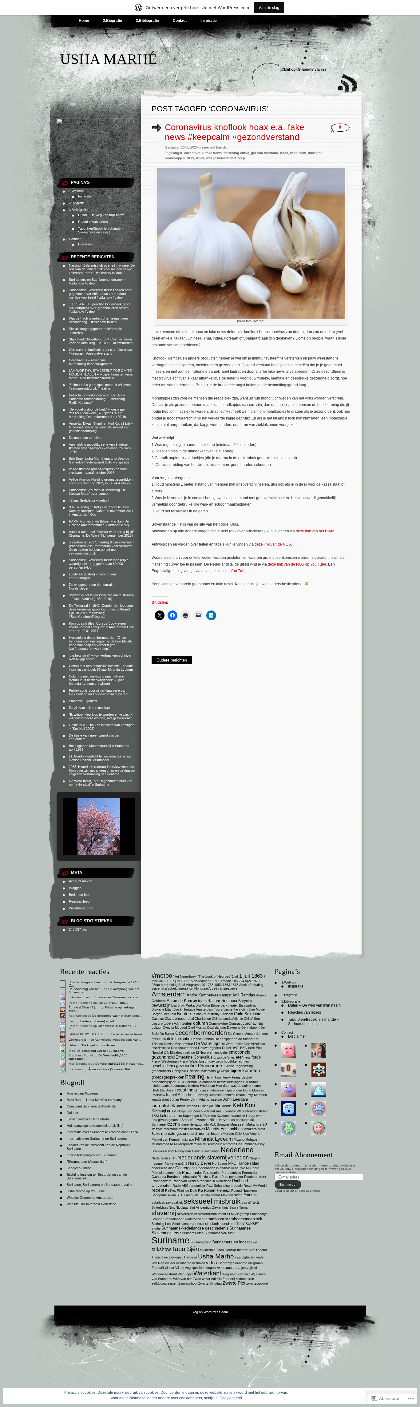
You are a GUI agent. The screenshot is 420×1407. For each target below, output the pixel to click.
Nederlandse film (164, 1158)
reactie (237, 1185)
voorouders (227, 1267)
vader (260, 1257)
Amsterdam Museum (82, 1093)
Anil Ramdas (243, 995)
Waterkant (207, 1273)
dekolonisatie (178, 1038)
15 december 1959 (203, 981)
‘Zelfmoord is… (79, 1039)
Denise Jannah (202, 1039)
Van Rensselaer (163, 1263)
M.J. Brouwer (219, 1124)
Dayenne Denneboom (243, 1027)
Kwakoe (223, 1116)
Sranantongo (172, 1219)
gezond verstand (264, 153)
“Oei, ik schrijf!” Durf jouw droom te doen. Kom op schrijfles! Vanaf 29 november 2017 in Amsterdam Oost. (101, 510)
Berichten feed (79, 894)
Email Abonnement (304, 1155)
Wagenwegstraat (164, 1274)
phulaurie (190, 1176)
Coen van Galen (178, 1023)
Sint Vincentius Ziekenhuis (208, 1207)
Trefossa (190, 1257)
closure (157, 1023)
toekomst (176, 1257)
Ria (200, 1190)
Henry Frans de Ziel (237, 1077)
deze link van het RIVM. (315, 531)
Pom (224, 1176)
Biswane (158, 1009)
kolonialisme (171, 1115)
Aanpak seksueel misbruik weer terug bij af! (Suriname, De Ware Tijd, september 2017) (101, 533)
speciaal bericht (215, 147)
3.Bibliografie (147, 20)
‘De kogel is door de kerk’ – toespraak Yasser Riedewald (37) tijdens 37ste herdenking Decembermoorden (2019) (97, 413)
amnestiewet (229, 988)
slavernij (164, 1212)
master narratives (192, 1129)
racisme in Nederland (215, 1181)
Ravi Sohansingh (219, 1185)
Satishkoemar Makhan (216, 1195)
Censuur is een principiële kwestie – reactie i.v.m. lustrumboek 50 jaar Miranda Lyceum (101, 667)
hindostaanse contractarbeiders (175, 1085)
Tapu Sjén (185, 1249)
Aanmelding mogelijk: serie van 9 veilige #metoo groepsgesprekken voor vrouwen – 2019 (101, 448)
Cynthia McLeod (175, 1027)
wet (247, 1274)
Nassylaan (183, 1151)
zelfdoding (159, 1283)
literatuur (196, 1124)
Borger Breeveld (164, 1014)
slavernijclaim (187, 1214)
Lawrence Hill (204, 1120)
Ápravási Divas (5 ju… (84, 1007)
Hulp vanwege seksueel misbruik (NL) (95, 1125)
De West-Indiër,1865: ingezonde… (119, 1063)
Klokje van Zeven (190, 1111)
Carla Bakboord (247, 1014)
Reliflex (170, 1190)
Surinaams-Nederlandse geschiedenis (194, 1228)
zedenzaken (245, 1279)
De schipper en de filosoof (234, 1039)
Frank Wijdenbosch (194, 1061)
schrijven (158, 1202)
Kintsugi (159, 1111)
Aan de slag (269, 7)
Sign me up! (287, 1184)
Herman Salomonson (200, 1082)
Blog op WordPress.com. (210, 1312)
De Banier (167, 1033)
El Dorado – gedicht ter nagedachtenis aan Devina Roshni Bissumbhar (100, 758)
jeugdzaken (160, 1099)
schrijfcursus (245, 1195)
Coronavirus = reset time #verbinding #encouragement (90, 362)
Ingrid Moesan (253, 1090)
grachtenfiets (161, 1071)
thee (164, 1257)
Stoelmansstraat (184, 1224)
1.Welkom (76, 191)
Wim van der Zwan (187, 1279)
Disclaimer (86, 244)
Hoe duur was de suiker (234, 1085)
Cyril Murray (197, 1027)
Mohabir (251, 1139)
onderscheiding (163, 1168)
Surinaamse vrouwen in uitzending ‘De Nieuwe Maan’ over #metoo (97, 491)
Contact (180, 20)
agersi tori (185, 988)
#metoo (162, 975)
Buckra (201, 1014)
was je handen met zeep (225, 158)
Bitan (168, 1009)
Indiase (203, 1090)
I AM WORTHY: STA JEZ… (87, 1034)
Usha (72, 1045)
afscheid (171, 988)
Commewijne (218, 1023)
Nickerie (171, 1163)
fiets (247, 1057)
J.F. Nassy (200, 1095)
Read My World (255, 1185)
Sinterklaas (160, 1207)
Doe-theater (180, 1048)
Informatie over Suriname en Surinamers (97, 1138)
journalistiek (163, 1105)
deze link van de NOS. (273, 544)
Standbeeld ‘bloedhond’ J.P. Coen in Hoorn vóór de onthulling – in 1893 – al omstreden (101, 341)
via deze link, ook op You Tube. (222, 571)
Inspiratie (208, 20)
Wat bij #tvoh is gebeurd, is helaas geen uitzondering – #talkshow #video (98, 320)
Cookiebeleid (231, 1398)
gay (212, 1061)
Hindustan (207, 1085)
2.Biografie (112, 20)
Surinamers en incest (231, 1242)
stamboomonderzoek (243, 1219)
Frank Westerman (165, 1061)
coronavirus (194, 153)
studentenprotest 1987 (225, 1223)
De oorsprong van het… (86, 989)
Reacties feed (79, 901)
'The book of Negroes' (214, 976)
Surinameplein (200, 1242)
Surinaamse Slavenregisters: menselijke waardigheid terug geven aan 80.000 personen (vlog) (99, 563)
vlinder (169, 1268)
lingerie (183, 1124)
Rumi (172, 1195)
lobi (206, 1124)
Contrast (235, 1023)
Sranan (157, 1219)
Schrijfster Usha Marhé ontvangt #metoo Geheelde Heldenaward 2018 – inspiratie (99, 460)
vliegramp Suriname (232, 1263)
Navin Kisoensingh (206, 1151)
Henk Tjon (213, 1077)
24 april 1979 (250, 981)
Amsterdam (169, 994)
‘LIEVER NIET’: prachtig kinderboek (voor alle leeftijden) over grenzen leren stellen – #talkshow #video (100, 307)
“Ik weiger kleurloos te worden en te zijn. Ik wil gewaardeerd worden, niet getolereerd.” (101, 716)
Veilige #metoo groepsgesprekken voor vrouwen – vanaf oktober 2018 (98, 471)
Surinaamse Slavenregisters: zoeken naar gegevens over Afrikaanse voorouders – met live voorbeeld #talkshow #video (100, 293)
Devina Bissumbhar (178, 1044)
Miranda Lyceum (214, 1139)
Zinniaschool (187, 1283)
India (192, 1089)
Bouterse (186, 1013)
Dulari (226, 1048)
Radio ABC (180, 1185)
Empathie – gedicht (83, 701)
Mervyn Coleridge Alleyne (241, 1133)
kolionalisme (213, 1111)
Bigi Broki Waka (183, 1005)
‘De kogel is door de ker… (99, 1045)
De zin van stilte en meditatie (90, 707)
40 (203, 985)
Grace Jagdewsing (238, 1066)
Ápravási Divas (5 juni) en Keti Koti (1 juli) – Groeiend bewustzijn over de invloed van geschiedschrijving (101, 427)
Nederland (237, 1150)
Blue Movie (256, 1009)
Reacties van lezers (93, 222)
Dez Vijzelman (254, 1044)
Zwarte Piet (234, 1283)
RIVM (200, 158)
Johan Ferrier (180, 1099)
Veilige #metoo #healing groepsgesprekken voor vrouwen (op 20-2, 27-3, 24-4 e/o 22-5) (102, 481)
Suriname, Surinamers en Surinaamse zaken (100, 1184)
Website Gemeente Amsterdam (90, 1197)
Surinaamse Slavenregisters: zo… (118, 997)
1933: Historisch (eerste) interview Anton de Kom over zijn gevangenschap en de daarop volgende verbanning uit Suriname (102, 770)
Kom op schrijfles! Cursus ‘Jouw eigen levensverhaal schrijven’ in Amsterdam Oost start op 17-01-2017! (101, 627)
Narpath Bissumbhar (238, 1144)
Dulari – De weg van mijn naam (101, 215)
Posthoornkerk (255, 1176)
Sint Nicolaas (178, 1207)
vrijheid (252, 1268)
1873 (234, 985)
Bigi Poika (203, 1005)
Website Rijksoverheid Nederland (91, 1204)
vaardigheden (245, 1257)
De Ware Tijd (207, 1043)
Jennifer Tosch (234, 1095)
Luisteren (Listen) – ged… (98, 1021)
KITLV (171, 1111)
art (195, 1001)
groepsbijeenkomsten (238, 1070)
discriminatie (161, 1048)
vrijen (242, 1268)
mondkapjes (175, 158)
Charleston (203, 1018)
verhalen (198, 1263)
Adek (243, 985)
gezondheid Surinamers (200, 1065)
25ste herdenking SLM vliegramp (176, 985)
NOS (190, 158)
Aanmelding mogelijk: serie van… (118, 1039)
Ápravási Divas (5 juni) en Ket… (110, 1069)
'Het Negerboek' (185, 976)
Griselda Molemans (201, 1071)
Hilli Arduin (250, 1082)
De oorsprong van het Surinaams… (117, 1015)
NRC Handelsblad (243, 1163)
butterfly (214, 1014)
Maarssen (237, 1124)
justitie (215, 1105)
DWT (235, 1048)
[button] (84, 840)
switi (254, 1242)
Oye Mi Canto (249, 1168)
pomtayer (236, 1176)
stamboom (214, 1219)
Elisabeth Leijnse (182, 1052)
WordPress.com (81, 908)
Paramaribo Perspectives (222, 1172)
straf (200, 1224)
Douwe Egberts (209, 1048)
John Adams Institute (206, 1099)
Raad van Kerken (185, 1181)
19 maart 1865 (229, 981)
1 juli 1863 (251, 976)
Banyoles (245, 1001)
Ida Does (166, 1090)
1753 (209, 985)
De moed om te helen (85, 437)
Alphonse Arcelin (206, 988)
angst (177, 153)
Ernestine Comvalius (194, 1057)
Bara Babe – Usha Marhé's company (94, 1100)
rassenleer (197, 1185)
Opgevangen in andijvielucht (217, 1168)
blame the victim (236, 1009)
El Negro (202, 1052)
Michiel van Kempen (166, 1139)
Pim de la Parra (209, 1176)
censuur (179, 1018)
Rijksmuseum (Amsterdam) (87, 1161)
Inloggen (75, 888)
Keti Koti (243, 1105)
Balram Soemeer (222, 1000)
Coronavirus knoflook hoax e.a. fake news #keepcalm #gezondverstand (100, 351)
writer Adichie (212, 1279)
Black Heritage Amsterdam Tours (198, 1009)
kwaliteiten (237, 1116)
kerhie (227, 1106)
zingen (172, 1283)
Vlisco (179, 1268)
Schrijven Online (79, 1168)
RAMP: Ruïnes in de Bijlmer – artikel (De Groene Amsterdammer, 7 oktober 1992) (99, 523)
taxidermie (207, 1250)
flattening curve (236, 153)
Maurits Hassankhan (224, 1129)
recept (158, 1190)
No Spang (219, 1163)
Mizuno (239, 1139)
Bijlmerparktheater (224, 1005)
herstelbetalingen (229, 1082)
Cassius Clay (162, 1018)
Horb (155, 1090)
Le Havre (221, 1120)
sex (244, 1202)
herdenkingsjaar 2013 (168, 1082)
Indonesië (216, 1090)
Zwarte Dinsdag (210, 1283)
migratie (188, 1139)
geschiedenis (163, 1065)
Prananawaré (162, 1181)
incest (180, 1089)
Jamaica (215, 1095)
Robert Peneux (217, 1190)
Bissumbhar (248, 1005)
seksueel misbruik (212, 1201)
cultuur (157, 1027)
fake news (213, 153)
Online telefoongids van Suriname (92, 1155)
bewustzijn (161, 1005)
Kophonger (191, 1116)
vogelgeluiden (195, 1268)
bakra (202, 1001)
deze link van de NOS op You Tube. (298, 564)
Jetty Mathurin (256, 1095)
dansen (220, 1027)
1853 (218, 985)
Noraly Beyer (199, 1163)
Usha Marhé (108, 59)
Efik (166, 1052)
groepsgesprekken (168, 1077)
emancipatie (219, 1052)
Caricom (226, 1014)
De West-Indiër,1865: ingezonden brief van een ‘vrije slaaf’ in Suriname (100, 782)
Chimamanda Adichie (227, 1018)
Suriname (170, 1240)
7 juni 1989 (180, 981)
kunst (212, 1116)
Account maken (80, 881)
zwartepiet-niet (257, 1283)
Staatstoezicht (193, 1219)
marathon (171, 1129)
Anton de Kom (179, 1000)
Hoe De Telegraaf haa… (86, 982)
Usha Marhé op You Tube (86, 1191)
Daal (210, 1027)
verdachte (183, 1263)
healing (194, 1076)
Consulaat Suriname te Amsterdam (92, 1106)
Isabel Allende (178, 1094)
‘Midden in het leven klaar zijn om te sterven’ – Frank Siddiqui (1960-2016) (101, 597)
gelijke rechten (238, 1061)
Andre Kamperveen (204, 995)
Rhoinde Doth (187, 1190)
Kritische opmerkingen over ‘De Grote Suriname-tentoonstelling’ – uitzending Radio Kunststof (97, 398)
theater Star (246, 1250)
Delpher (72, 1113)
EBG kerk (247, 1048)
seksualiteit (174, 1202)
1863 (226, 985)
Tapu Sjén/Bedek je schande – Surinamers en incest (100, 230)
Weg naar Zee (233, 1274)
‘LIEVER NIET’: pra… (113, 1002)
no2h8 (182, 1163)
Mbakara (250, 1129)
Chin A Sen (252, 1018)
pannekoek (172, 1172)
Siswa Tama (238, 1207)
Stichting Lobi (161, 1224)
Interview (158, 1095)
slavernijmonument (212, 1214)
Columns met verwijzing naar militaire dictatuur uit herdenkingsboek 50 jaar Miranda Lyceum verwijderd (96, 680)
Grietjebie (179, 1071)
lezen (172, 1124)
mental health (210, 1133)
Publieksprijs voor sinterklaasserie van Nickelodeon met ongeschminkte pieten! (98, 692)
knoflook (315, 153)
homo (256, 1085)
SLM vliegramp (238, 1214)
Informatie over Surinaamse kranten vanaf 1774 (102, 1132)
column (200, 1023)
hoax (284, 153)
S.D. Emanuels (187, 1195)
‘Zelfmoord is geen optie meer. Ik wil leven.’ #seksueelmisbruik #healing (100, 386)
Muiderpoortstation (188, 1144)
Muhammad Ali (162, 1144)
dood (193, 1048)
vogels (211, 1268)
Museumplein (212, 1144)
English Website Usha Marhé (88, 1119)
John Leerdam (235, 1099)
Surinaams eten (192, 1233)
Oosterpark (185, 1168)
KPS (203, 1116)
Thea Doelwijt (226, 1250)
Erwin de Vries (224, 1057)
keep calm (298, 153)
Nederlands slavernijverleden (213, 1157)
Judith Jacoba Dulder (192, 1106)
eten (240, 1057)
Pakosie (158, 1172)
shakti (253, 1202)
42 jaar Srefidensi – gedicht (89, 500)
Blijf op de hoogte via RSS (305, 69)
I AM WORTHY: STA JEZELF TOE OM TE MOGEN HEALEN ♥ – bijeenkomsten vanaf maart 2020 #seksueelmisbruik (101, 374)
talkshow (161, 1249)
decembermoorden (201, 1032)
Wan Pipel (185, 1274)
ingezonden (233, 1090)
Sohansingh (258, 1214)
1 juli (235, 976)
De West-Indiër (231, 1044)
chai (191, 1018)
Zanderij (229, 1279)
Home (84, 20)
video (211, 1262)
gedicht (221, 1061)
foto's (256, 1057)
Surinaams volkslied (219, 1233)
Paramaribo (192, 1172)
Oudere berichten (172, 660)
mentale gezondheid (179, 1133)
